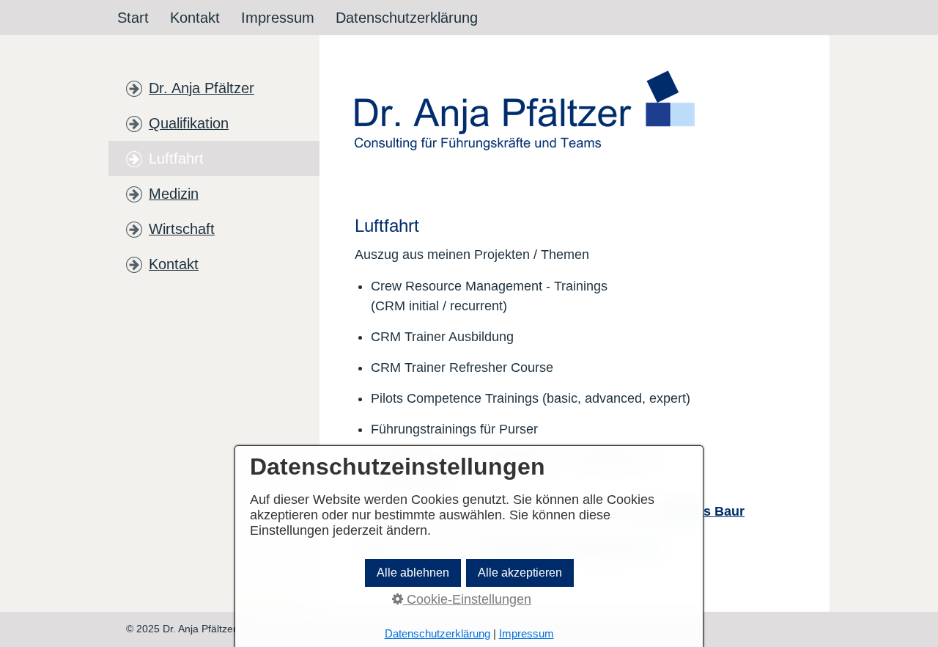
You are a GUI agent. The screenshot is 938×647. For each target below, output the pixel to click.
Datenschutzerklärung (407, 18)
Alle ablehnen (413, 572)
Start (133, 18)
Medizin (174, 194)
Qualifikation (189, 123)
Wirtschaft (182, 229)
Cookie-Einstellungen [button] (467, 599)
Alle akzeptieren (520, 572)
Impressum (277, 18)
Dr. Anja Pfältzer (201, 88)
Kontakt (195, 18)
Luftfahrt (176, 158)
